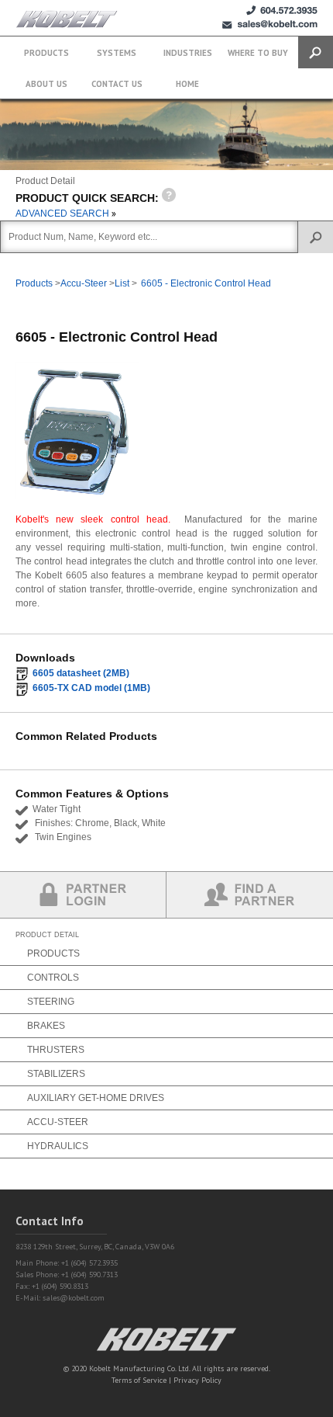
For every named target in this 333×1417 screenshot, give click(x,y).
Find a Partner (249, 895)
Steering (50, 1001)
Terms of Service (139, 1380)
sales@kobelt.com (74, 1298)
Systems (116, 52)
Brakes (46, 1025)
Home (187, 83)
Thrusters (55, 1049)
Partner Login (83, 895)
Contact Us (116, 83)
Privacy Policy (197, 1380)
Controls (53, 977)
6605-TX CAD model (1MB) (91, 687)
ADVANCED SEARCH (63, 213)
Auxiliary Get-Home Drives (95, 1097)
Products (46, 52)
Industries (187, 52)
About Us (46, 83)
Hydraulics (57, 1146)
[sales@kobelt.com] (270, 24)
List (122, 283)
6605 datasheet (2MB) (81, 673)
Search (315, 52)
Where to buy (258, 52)
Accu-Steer (83, 283)
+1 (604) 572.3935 (282, 10)
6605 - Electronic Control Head (206, 283)
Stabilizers (56, 1073)
